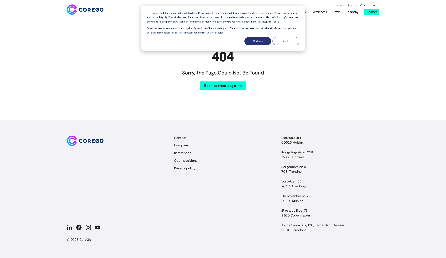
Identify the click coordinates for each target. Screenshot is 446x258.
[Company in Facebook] (79, 227)
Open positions (185, 161)
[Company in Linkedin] (69, 227)
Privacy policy (184, 168)
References (320, 12)
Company (352, 12)
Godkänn (258, 41)
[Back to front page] (85, 9)
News (336, 12)
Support (340, 5)
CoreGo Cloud (368, 5)
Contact (372, 12)
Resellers (352, 5)
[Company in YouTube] (97, 227)
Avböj (286, 41)
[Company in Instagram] (88, 227)
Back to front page (220, 85)
